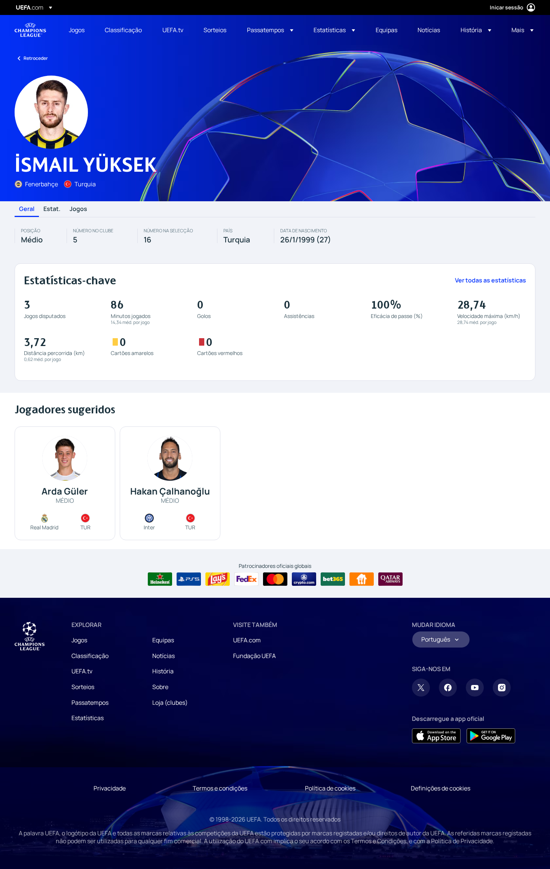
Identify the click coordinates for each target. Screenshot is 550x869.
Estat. (52, 209)
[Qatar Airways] (390, 579)
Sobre (160, 687)
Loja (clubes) (170, 702)
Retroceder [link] (36, 58)
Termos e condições (220, 788)
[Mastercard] (275, 579)
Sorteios (82, 687)
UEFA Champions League (30, 30)
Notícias (163, 656)
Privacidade (110, 788)
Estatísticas (87, 718)
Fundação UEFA (254, 656)
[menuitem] (77, 30)
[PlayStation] (189, 579)
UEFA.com (247, 640)
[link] (76, 30)
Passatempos (90, 702)
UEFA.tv (81, 671)
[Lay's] (217, 579)
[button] (270, 30)
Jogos (78, 209)
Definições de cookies (440, 788)
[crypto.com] (304, 579)
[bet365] (333, 579)
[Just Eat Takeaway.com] (361, 579)
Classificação (90, 656)
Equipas (163, 640)
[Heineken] (160, 579)
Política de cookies (330, 788)
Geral (26, 209)
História (163, 671)
